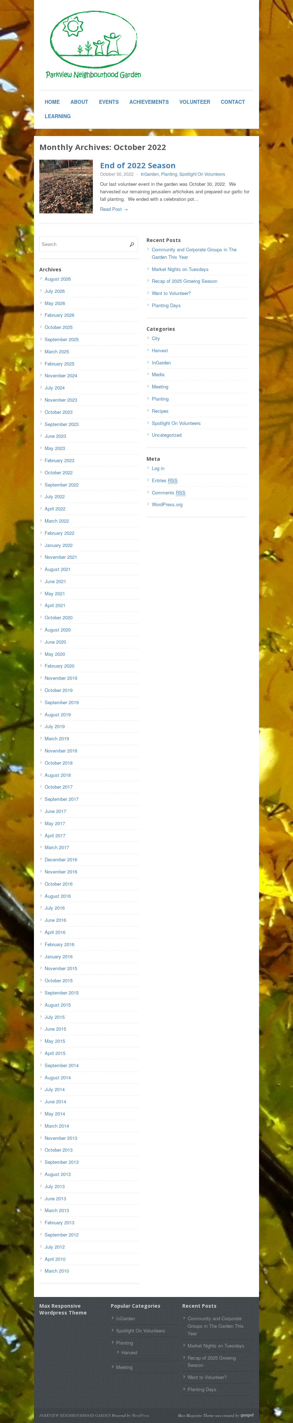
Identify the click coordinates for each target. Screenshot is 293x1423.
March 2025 (57, 351)
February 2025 (59, 363)
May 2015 (55, 1040)
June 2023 (55, 435)
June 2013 (55, 1198)
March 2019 (57, 738)
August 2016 (58, 895)
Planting (169, 174)
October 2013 (59, 1149)
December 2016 (61, 859)
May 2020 (55, 653)
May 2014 (55, 1113)
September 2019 (62, 702)
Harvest (160, 350)
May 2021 (55, 593)
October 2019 (59, 690)
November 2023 (61, 399)
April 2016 (55, 932)
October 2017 (59, 786)
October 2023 (59, 411)
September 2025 (62, 339)
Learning (58, 116)
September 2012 (62, 1234)
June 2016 (55, 919)
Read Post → (114, 208)
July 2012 (55, 1246)
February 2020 (59, 665)
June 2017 (55, 811)
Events (109, 101)
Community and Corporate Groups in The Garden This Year (216, 1326)
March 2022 (57, 520)
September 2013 (62, 1161)
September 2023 (62, 424)
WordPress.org (167, 504)
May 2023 (55, 448)
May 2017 (55, 823)
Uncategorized (167, 434)
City (156, 338)
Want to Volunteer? (171, 293)
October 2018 (59, 762)
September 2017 (62, 798)
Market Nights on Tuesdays (180, 269)
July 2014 (55, 1089)
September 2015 (62, 992)
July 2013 (55, 1186)
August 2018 (58, 774)
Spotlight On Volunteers (202, 174)
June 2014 (55, 1101)
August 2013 (58, 1174)
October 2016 (59, 883)
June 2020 (55, 641)
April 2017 (55, 835)
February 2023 (59, 460)
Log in (158, 468)
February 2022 (59, 532)
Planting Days (166, 305)
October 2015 (59, 980)
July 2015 (55, 1016)
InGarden (150, 174)
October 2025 (59, 327)
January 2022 (59, 545)
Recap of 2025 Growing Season (184, 280)
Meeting (160, 386)
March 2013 (57, 1210)
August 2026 (58, 278)
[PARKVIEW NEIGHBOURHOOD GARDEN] (92, 45)
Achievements (149, 101)
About (79, 101)
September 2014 (62, 1065)
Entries (165, 480)
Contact (233, 101)
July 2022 (55, 496)
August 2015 (58, 1004)
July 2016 (55, 907)
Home (52, 101)
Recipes (160, 410)
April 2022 (55, 508)
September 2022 (62, 484)
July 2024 (55, 387)
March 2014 (57, 1125)
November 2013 (61, 1137)
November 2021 (61, 556)
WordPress (140, 1415)
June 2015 (55, 1028)
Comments (168, 492)
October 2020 (59, 617)
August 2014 (58, 1077)
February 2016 (59, 944)
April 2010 (55, 1258)
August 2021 (58, 569)
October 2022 (59, 472)
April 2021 (55, 605)
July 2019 (55, 726)
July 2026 (55, 290)
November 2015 (61, 968)
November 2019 (61, 677)
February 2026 (59, 314)
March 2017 (57, 847)
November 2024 (61, 375)
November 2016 (61, 871)
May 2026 (55, 303)
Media (158, 374)
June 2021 (55, 581)
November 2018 (61, 750)
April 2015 (55, 1053)
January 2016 (59, 956)
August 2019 (58, 714)
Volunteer (194, 101)
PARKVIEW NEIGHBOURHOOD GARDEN (75, 1415)
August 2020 (58, 629)
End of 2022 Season (138, 165)
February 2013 (59, 1222)
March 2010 (57, 1270)
